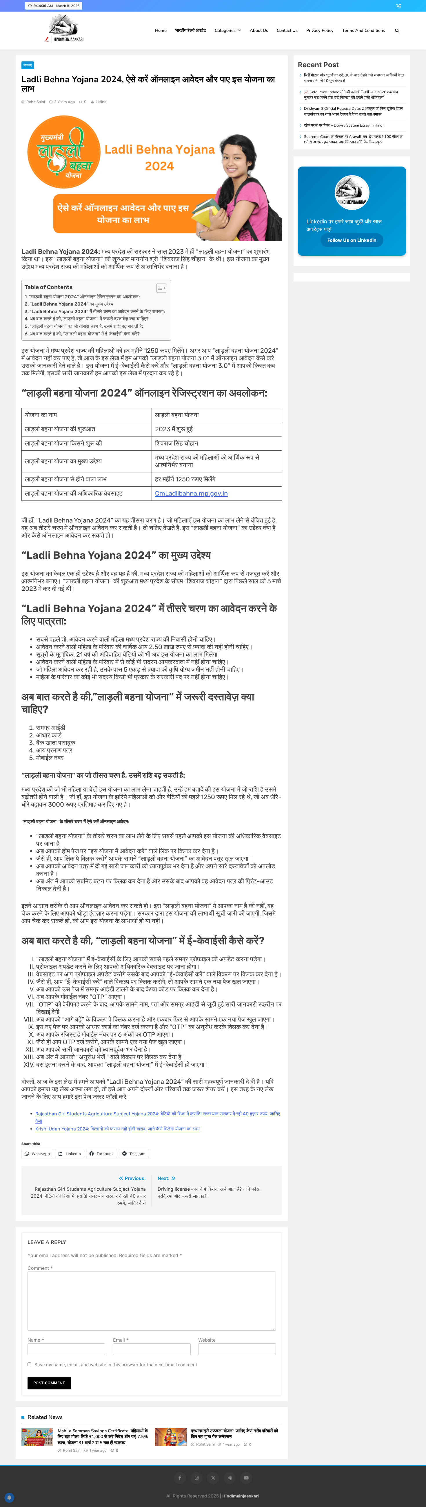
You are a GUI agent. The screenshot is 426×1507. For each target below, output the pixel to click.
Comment (40, 1268)
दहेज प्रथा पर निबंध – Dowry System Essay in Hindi (343, 125)
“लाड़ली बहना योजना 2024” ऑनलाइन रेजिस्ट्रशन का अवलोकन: (84, 296)
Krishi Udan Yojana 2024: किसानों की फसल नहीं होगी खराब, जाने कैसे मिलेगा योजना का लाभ (117, 1129)
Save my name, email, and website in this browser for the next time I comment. (116, 1364)
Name (36, 1340)
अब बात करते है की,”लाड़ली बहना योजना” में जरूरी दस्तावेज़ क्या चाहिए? (89, 319)
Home (161, 30)
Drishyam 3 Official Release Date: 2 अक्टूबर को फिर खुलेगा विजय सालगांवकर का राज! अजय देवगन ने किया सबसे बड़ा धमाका (353, 111)
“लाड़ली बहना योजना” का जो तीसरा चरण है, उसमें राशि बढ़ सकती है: (86, 326)
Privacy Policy (320, 30)
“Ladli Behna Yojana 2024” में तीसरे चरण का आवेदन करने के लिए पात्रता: (97, 311)
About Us (259, 30)
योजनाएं (27, 65)
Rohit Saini (35, 102)
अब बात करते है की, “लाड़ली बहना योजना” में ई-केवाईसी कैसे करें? (85, 334)
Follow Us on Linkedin (351, 240)
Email (121, 1340)
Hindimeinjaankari (240, 1496)
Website (207, 1340)
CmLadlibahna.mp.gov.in (191, 493)
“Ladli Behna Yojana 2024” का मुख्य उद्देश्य (71, 304)
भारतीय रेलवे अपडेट (190, 30)
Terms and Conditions (363, 30)
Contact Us (287, 30)
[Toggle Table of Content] (158, 288)
